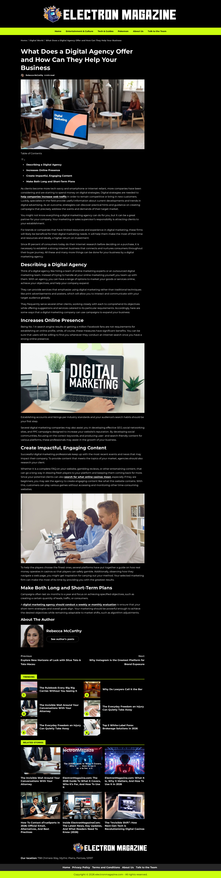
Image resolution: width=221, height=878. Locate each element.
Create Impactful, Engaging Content (49, 175)
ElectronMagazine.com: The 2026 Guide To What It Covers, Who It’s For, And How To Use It (82, 760)
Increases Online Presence (43, 170)
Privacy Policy (81, 867)
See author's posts (62, 639)
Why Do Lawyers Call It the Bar (92, 690)
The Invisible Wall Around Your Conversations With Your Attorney (29, 708)
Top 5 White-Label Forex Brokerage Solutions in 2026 (92, 727)
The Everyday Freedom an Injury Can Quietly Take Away (92, 708)
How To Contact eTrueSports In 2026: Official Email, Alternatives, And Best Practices (40, 805)
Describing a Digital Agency (44, 164)
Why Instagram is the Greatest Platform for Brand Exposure (116, 660)
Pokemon (123, 31)
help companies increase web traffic (44, 196)
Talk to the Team (157, 31)
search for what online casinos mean (87, 476)
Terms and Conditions (106, 867)
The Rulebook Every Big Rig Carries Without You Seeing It (29, 690)
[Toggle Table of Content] (23, 159)
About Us (138, 31)
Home (58, 31)
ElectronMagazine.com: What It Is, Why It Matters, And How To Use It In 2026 (124, 760)
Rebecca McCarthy (34, 75)
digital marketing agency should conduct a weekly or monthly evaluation (69, 604)
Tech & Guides (105, 31)
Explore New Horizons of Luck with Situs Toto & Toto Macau (51, 660)
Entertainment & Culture (79, 31)
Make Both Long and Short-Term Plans (50, 181)
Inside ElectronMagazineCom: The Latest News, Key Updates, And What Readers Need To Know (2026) (82, 805)
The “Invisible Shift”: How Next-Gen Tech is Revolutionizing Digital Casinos (124, 805)
